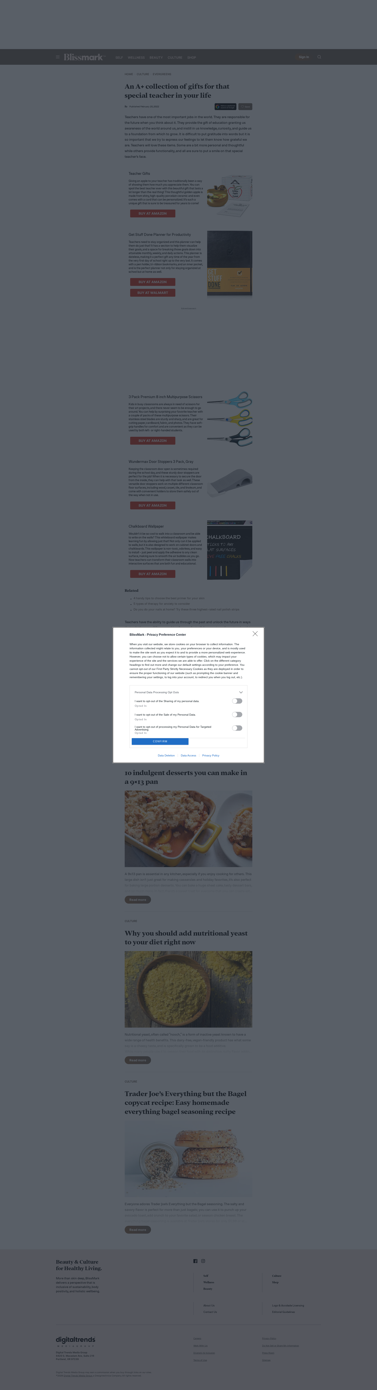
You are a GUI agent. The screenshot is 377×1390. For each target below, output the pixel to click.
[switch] (237, 701)
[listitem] (188, 692)
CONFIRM (160, 741)
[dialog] (188, 695)
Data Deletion (166, 755)
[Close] (256, 635)
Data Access (188, 755)
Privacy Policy (210, 755)
